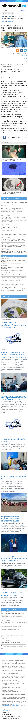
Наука (3, 349)
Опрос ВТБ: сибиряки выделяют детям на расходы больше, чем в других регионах (13, 226)
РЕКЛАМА (20, 654)
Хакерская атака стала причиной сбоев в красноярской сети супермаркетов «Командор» (13, 634)
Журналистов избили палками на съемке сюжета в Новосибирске (13, 261)
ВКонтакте (22, 137)
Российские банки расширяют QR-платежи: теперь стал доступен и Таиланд (13, 235)
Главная (3, 21)
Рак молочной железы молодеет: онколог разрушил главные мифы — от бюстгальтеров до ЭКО (13, 397)
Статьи (4, 13)
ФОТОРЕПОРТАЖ (8, 256)
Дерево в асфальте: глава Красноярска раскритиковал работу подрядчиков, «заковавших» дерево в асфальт (13, 644)
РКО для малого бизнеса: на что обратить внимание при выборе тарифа (14, 218)
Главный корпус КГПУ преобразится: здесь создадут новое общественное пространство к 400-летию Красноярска (14, 204)
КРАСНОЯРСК (11, 1)
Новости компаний (6, 319)
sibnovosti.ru (10, 669)
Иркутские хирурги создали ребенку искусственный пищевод (12, 159)
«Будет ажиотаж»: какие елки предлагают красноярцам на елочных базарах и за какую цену (13, 275)
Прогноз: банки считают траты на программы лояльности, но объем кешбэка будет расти (12, 209)
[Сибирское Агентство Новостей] (14, 5)
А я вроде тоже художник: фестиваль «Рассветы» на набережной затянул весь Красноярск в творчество (10, 519)
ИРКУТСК (24, 61)
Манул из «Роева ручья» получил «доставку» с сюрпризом (12, 614)
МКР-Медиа (10, 13)
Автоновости (5, 589)
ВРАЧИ (25, 58)
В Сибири (5, 16)
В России (18, 16)
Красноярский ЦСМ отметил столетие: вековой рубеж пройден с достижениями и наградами (14, 558)
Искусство (4, 513)
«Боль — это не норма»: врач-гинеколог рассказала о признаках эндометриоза (14, 476)
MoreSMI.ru (7, 710)
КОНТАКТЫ (8, 654)
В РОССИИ (24, 55)
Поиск (23, 10)
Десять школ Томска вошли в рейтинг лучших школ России (14, 622)
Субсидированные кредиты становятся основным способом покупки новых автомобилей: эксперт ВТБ (14, 251)
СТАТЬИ (5, 296)
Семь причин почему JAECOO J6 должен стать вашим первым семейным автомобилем (12, 593)
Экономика (21, 18)
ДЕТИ (25, 57)
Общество (13, 18)
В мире (12, 16)
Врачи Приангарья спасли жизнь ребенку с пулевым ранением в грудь (13, 193)
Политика (6, 18)
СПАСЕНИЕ (24, 60)
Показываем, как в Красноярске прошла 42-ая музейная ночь (12, 268)
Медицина (4, 393)
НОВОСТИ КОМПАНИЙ (10, 198)
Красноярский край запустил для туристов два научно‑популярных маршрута (13, 439)
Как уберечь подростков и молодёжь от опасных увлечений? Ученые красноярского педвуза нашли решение (13, 246)
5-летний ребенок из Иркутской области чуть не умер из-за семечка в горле (14, 176)
